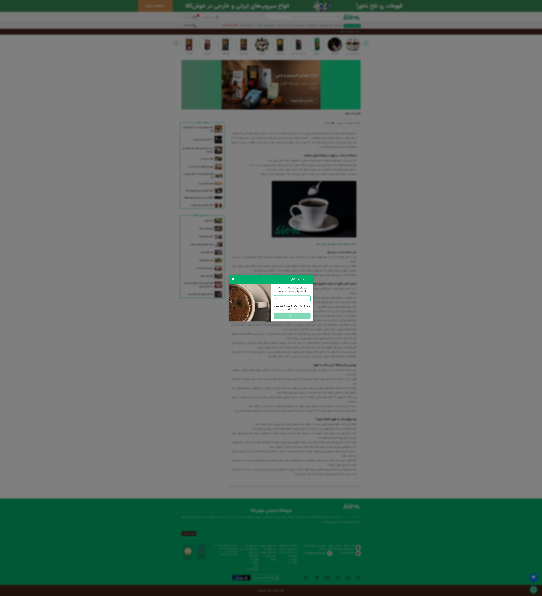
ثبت (292, 315)
